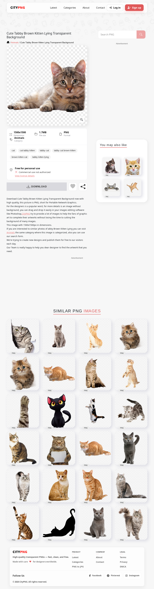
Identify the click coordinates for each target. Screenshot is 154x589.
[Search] (141, 34)
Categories (70, 7)
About (86, 7)
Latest (53, 7)
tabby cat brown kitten (64, 150)
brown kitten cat (19, 157)
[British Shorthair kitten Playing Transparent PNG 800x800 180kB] (131, 411)
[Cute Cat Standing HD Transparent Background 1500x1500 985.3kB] (131, 373)
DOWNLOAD (39, 186)
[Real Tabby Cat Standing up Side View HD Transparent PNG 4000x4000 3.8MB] (95, 411)
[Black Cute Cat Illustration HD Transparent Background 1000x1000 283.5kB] (59, 411)
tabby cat (44, 150)
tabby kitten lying (40, 157)
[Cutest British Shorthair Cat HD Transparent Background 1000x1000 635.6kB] (131, 448)
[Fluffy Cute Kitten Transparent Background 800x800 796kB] (23, 373)
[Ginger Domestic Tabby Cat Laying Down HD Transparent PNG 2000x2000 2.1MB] (95, 448)
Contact (100, 562)
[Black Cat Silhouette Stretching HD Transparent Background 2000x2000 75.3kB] (59, 523)
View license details (25, 175)
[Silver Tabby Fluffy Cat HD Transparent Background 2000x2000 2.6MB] (23, 485)
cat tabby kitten (27, 150)
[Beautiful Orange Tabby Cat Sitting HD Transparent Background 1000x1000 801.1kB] (95, 485)
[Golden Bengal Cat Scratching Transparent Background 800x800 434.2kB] (23, 523)
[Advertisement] (121, 90)
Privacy (123, 562)
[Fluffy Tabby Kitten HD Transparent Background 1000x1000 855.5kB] (131, 336)
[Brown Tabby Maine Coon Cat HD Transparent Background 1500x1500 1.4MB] (95, 373)
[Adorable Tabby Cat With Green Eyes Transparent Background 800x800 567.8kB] (23, 448)
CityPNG (26, 213)
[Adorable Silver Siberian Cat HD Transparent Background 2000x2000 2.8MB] (131, 485)
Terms (123, 557)
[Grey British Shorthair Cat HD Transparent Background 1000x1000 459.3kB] (59, 336)
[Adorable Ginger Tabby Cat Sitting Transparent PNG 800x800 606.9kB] (59, 485)
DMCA (123, 566)
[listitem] (95, 575)
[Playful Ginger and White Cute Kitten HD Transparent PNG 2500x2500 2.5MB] (95, 336)
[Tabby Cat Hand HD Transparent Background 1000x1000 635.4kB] (23, 411)
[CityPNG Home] (17, 8)
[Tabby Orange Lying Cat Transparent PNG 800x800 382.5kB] (59, 373)
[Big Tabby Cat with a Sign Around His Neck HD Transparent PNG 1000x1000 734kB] (59, 448)
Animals (19, 138)
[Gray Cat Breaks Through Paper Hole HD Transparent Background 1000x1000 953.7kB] (23, 336)
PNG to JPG (78, 566)
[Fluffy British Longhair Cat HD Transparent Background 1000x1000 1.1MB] (131, 523)
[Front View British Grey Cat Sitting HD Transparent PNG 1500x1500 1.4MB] (95, 523)
